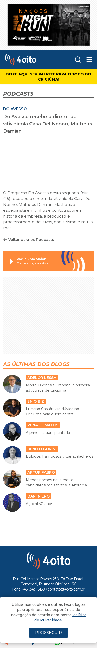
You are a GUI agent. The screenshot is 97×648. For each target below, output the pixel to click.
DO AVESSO (15, 108)
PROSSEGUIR (48, 632)
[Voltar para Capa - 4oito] (29, 59)
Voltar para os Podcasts (31, 239)
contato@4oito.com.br (66, 589)
